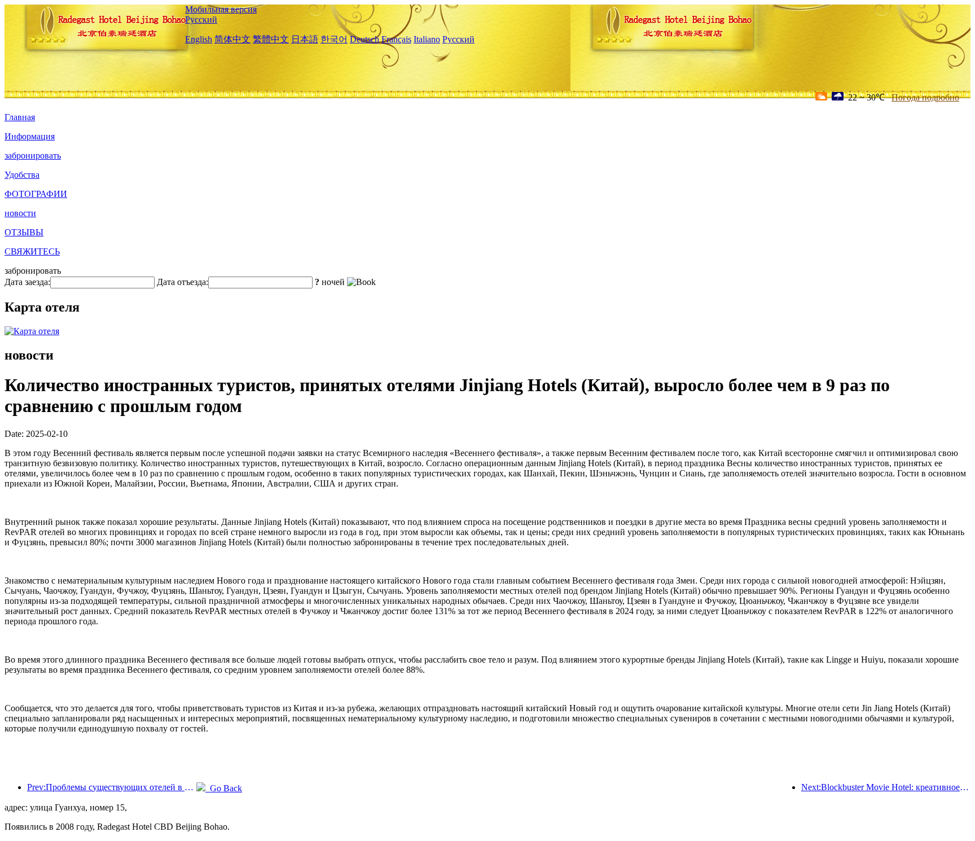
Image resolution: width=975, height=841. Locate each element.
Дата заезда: (27, 282)
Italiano (427, 39)
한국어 (334, 39)
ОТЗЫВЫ (24, 232)
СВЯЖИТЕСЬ (32, 251)
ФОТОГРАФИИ (36, 194)
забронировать (33, 155)
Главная (20, 117)
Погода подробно (925, 97)
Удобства (22, 174)
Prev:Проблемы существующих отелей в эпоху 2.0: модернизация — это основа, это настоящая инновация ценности (111, 787)
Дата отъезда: (182, 282)
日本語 (304, 39)
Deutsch (364, 39)
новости (20, 213)
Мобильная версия (221, 9)
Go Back (223, 788)
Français (396, 39)
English (198, 39)
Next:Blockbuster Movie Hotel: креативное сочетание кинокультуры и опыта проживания (885, 787)
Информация (30, 136)
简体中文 (232, 39)
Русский (201, 19)
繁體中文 (271, 39)
